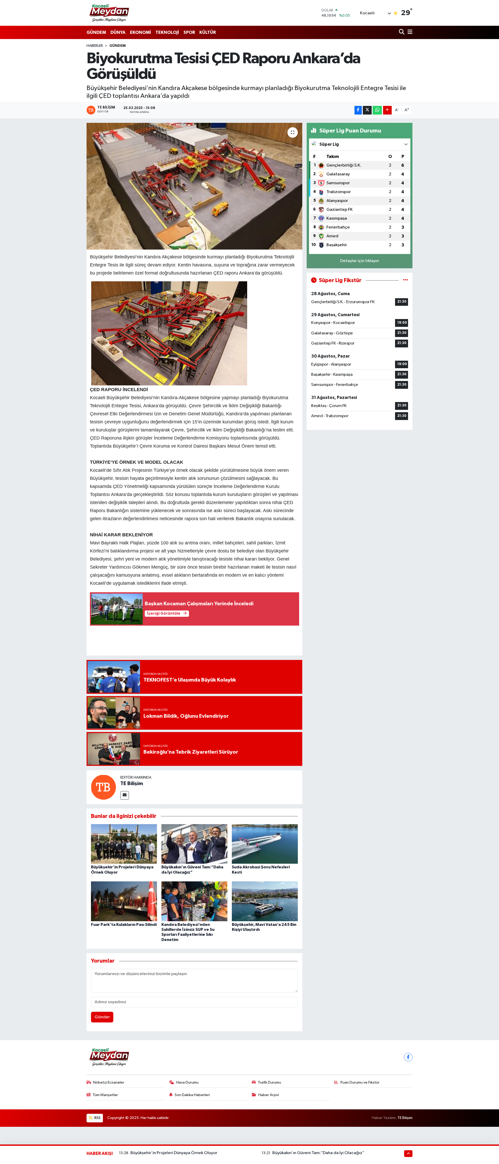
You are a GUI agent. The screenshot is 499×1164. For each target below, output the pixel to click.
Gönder (102, 1017)
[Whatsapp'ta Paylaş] (377, 110)
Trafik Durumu (269, 1082)
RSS (97, 1118)
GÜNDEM (96, 32)
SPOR (189, 32)
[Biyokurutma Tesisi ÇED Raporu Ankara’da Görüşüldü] (195, 186)
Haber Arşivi (268, 1095)
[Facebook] (408, 1057)
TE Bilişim (131, 783)
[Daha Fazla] (387, 110)
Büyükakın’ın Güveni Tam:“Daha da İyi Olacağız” (318, 1153)
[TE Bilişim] (103, 787)
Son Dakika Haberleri (192, 1095)
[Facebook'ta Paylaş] (358, 110)
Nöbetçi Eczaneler (108, 1082)
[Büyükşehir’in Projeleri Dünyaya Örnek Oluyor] (124, 844)
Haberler (95, 46)
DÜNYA (118, 32)
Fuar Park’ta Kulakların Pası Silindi (124, 925)
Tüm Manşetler (105, 1095)
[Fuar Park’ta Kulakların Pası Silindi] (124, 901)
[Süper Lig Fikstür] (405, 280)
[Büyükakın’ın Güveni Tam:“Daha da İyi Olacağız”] (194, 844)
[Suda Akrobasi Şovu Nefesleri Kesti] (265, 844)
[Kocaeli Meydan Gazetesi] (110, 12)
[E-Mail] (124, 795)
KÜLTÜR (207, 32)
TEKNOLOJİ (167, 32)
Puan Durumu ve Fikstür (359, 1082)
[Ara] (402, 32)
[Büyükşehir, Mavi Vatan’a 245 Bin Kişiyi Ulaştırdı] (265, 901)
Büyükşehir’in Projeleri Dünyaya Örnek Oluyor (173, 1153)
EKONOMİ (140, 32)
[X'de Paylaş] (367, 110)
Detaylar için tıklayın (359, 261)
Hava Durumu (187, 1082)
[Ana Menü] (409, 32)
